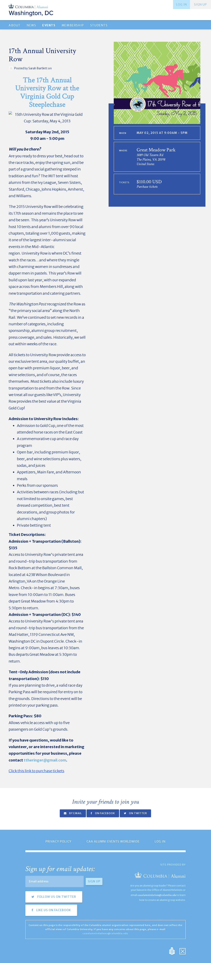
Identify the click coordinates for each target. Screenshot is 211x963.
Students (99, 25)
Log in (181, 4)
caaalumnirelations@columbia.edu (156, 895)
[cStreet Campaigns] (182, 950)
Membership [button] (73, 25)
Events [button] (48, 25)
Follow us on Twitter (56, 897)
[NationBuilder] (174, 950)
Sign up (200, 4)
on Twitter (137, 813)
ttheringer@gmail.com (45, 760)
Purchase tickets (147, 186)
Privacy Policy (59, 841)
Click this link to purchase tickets (36, 770)
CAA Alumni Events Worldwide (113, 841)
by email (75, 813)
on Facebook (104, 813)
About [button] (15, 25)
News (31, 25)
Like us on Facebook (53, 910)
